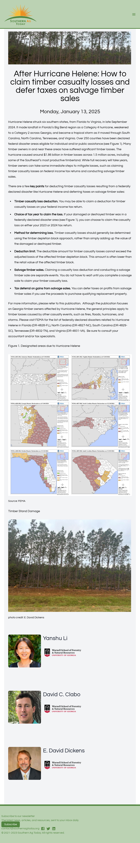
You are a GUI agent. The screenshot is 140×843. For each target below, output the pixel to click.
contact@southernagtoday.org (20, 828)
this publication (69, 303)
